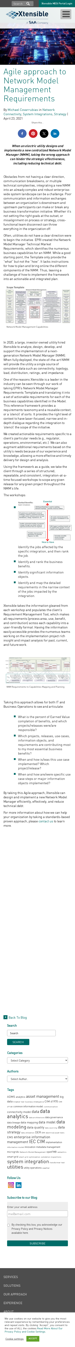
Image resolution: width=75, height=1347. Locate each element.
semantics (61, 1152)
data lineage (13, 1122)
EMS (10, 1137)
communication (51, 1106)
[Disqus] (37, 875)
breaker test (18, 1101)
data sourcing (51, 1127)
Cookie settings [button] (14, 1338)
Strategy (60, 114)
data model (47, 1122)
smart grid (12, 1156)
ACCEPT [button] (33, 1339)
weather (46, 1168)
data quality (35, 1127)
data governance (54, 1117)
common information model (28, 1106)
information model (15, 1147)
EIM (43, 1132)
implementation (54, 1142)
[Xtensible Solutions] (27, 17)
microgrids (13, 1151)
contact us (46, 821)
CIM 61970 (51, 1101)
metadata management (48, 1146)
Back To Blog (18, 1017)
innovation (30, 1146)
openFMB (51, 1151)
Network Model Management (33, 1152)
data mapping (29, 1122)
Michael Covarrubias (23, 110)
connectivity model (19, 1112)
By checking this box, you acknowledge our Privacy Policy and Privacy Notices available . (36, 1228)
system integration (28, 1161)
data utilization (27, 1132)
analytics (20, 1096)
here (25, 1232)
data (35, 1111)
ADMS (11, 1096)
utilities (15, 1167)
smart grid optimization (29, 1157)
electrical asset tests (55, 1132)
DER (38, 1132)
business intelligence (34, 1101)
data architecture (36, 1117)
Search (28, 3)
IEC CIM (37, 1141)
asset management (42, 1096)
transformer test (57, 1162)
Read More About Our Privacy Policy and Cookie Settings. (34, 1330)
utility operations (33, 1167)
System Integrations (37, 114)
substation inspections (51, 1157)
